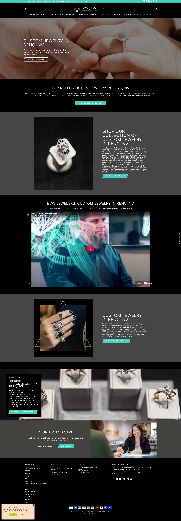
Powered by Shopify (90, 514)
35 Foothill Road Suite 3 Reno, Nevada (37, 1)
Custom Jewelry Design (38, 15)
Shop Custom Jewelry (116, 340)
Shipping (27, 499)
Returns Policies (29, 491)
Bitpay (26, 502)
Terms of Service (30, 497)
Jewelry (83, 15)
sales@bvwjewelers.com (61, 1)
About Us (87, 1)
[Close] (33, 505)
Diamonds (57, 15)
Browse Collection (115, 175)
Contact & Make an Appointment (138, 15)
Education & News (110, 15)
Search (26, 489)
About (94, 15)
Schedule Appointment (23, 412)
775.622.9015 (55, 474)
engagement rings (99, 208)
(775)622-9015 (77, 1)
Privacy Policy (29, 494)
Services (70, 15)
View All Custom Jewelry (90, 103)
